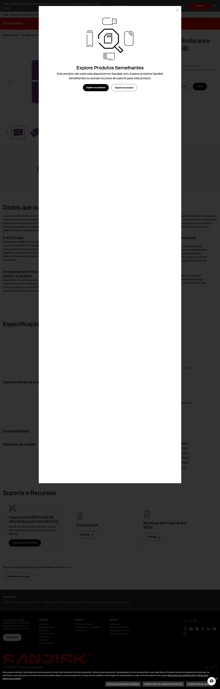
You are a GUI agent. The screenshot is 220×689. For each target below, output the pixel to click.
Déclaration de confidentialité (182, 675)
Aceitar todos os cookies (199, 684)
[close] (177, 10)
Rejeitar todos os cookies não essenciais (163, 684)
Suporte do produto (124, 87)
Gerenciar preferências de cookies (123, 684)
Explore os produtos (96, 87)
